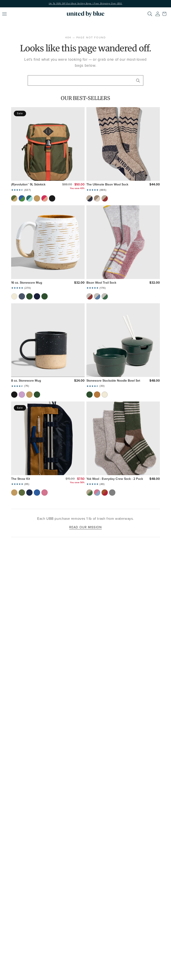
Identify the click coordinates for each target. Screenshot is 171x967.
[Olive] (14, 198)
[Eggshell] (14, 296)
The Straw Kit (20, 479)
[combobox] (85, 80)
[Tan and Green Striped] (89, 492)
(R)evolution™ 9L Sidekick (28, 185)
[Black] (52, 198)
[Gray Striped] (112, 492)
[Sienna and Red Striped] (105, 492)
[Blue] (97, 296)
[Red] (105, 198)
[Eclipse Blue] (22, 296)
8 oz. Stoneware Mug (26, 381)
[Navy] (89, 198)
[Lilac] (22, 394)
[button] (165, 13)
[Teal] (29, 198)
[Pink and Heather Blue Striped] (97, 492)
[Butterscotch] (29, 394)
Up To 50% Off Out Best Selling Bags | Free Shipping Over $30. (85, 3)
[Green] (105, 296)
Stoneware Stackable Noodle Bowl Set (113, 381)
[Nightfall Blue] (37, 296)
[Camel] (37, 198)
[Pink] (44, 198)
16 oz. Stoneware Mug (26, 283)
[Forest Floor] (44, 296)
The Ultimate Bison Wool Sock (107, 185)
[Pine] (29, 296)
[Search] (150, 13)
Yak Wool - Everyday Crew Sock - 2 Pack (114, 479)
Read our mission (85, 527)
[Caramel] (97, 394)
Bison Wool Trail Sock (101, 283)
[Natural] (97, 198)
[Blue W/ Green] (22, 198)
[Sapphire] (37, 492)
